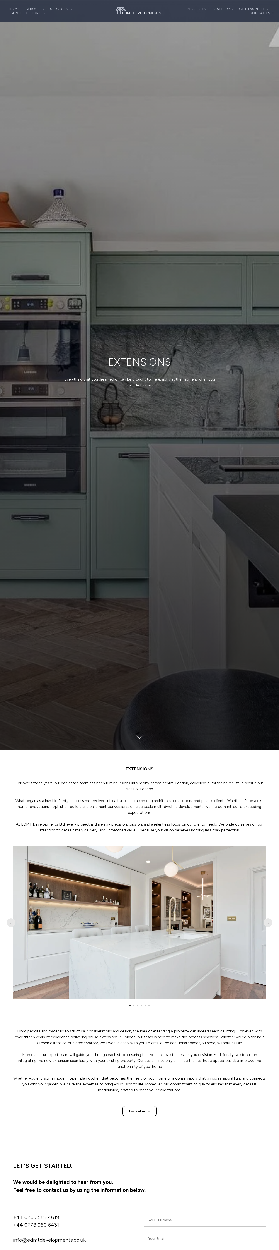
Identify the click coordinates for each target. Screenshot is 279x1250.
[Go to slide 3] (137, 1005)
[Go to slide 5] (145, 1005)
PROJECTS (196, 9)
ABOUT (34, 9)
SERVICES (60, 9)
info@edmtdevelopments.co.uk (49, 1240)
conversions (118, 806)
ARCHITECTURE (27, 13)
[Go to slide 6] (149, 1005)
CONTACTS (259, 13)
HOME (14, 9)
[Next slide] (268, 922)
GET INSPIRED (252, 9)
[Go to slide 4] (141, 1005)
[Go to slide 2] (133, 1005)
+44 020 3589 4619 (36, 1217)
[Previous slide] (11, 922)
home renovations (33, 806)
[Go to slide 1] (130, 1005)
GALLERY (222, 9)
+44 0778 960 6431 (36, 1225)
